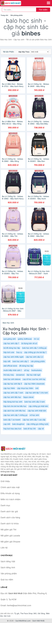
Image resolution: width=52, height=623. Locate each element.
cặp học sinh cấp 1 (11, 343)
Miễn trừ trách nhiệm (10, 499)
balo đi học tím (30, 428)
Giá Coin (7, 616)
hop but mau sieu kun (12, 428)
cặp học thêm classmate (34, 384)
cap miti (7, 424)
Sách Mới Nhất (38, 621)
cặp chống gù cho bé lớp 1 (35, 352)
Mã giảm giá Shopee (10, 541)
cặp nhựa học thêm (25, 388)
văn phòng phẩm (38, 361)
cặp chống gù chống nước (37, 424)
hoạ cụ (19, 352)
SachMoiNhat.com (23, 621)
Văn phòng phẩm (16, 15)
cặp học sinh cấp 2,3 (34, 357)
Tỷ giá (16, 613)
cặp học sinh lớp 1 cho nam (36, 393)
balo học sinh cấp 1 (21, 361)
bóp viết (7, 361)
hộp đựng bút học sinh (13, 402)
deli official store (10, 366)
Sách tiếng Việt (8, 561)
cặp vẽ (41, 428)
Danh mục (5, 505)
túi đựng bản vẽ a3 (29, 343)
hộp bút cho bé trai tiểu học (15, 406)
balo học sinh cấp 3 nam (34, 402)
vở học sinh (34, 415)
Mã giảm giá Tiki (8, 529)
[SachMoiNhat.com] (15, 3)
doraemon (20, 375)
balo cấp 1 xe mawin (12, 420)
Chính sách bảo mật (10, 487)
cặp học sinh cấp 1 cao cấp (34, 420)
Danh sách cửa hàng (10, 517)
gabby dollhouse (25, 339)
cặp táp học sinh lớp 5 (13, 384)
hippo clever (28, 397)
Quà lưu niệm (7, 579)
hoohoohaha (36, 370)
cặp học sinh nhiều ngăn (14, 357)
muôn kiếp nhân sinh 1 (13, 370)
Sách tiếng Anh (8, 567)
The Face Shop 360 (28, 613)
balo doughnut (18, 424)
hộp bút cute (9, 352)
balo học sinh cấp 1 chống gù (34, 348)
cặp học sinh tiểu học (12, 397)
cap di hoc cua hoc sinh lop (34, 379)
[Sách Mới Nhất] (13, 448)
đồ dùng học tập (26, 366)
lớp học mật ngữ (33, 375)
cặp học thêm (9, 388)
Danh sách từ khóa (10, 523)
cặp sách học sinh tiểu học (14, 411)
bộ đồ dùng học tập (12, 348)
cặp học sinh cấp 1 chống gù (15, 415)
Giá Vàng (41, 613)
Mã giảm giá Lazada (10, 535)
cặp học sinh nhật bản (37, 411)
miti (36, 388)
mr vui (36, 339)
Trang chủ (4, 15)
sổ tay (26, 370)
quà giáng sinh (10, 339)
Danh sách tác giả (9, 511)
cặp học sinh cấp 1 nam (13, 393)
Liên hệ (4, 547)
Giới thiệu (5, 481)
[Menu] (48, 3)
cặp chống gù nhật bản (38, 406)
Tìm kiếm (43, 9)
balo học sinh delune (12, 379)
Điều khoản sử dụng (10, 493)
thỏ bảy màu (9, 375)
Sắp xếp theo (23, 52)
